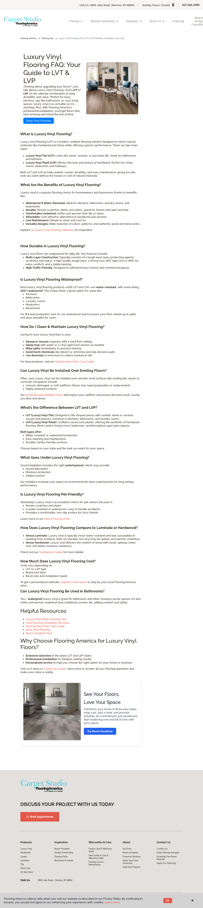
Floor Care (25, 868)
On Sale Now (26, 872)
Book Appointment (41, 816)
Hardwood (25, 852)
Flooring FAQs (60, 856)
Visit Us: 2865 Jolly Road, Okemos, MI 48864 (106, 5)
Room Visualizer (62, 849)
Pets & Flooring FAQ (56, 518)
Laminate (24, 860)
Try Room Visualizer (100, 731)
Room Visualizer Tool (39, 633)
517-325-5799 (190, 5)
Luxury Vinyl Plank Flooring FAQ (46, 619)
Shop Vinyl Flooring (38, 120)
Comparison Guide (51, 552)
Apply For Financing (166, 863)
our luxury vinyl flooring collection (52, 229)
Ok (167, 900)
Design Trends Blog (63, 852)
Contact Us (162, 849)
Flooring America (28, 38)
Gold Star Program (132, 867)
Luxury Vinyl (26, 849)
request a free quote (74, 582)
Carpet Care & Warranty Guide (100, 850)
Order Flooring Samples (168, 852)
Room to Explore (130, 852)
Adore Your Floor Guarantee (130, 861)
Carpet (23, 856)
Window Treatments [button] (102, 21)
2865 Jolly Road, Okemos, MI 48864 (55, 880)
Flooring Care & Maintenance (96, 863)
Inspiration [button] (132, 21)
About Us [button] (155, 21)
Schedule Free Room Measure (166, 857)
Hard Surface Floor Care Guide (74, 361)
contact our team (55, 668)
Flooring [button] (74, 21)
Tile (22, 864)
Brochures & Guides (63, 860)
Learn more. (112, 902)
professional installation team (44, 394)
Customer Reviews (132, 856)
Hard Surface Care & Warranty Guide (98, 856)
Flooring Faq (47, 38)
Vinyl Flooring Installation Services (47, 622)
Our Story (127, 849)
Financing (178, 21)
